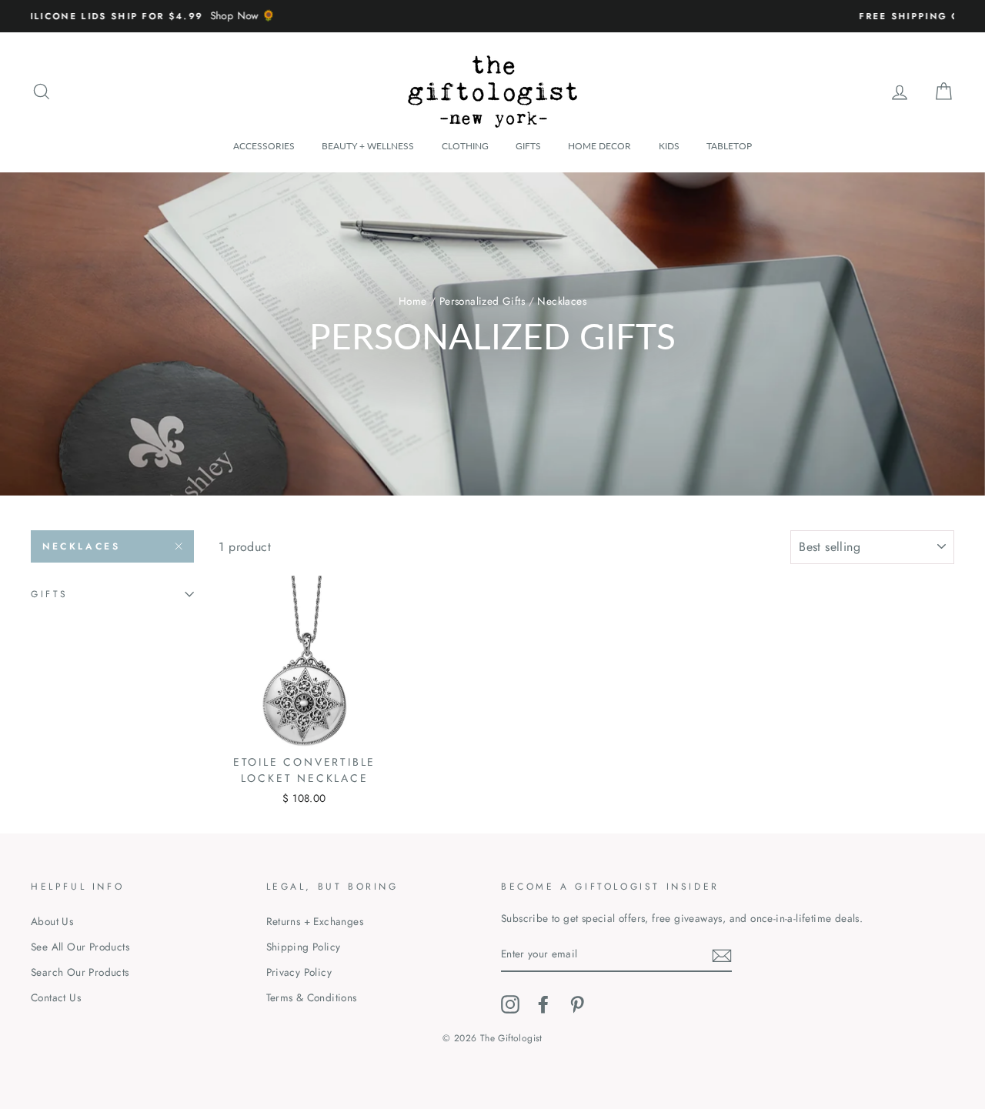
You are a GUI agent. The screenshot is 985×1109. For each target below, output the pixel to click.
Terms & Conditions (311, 997)
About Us (52, 921)
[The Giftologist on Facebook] (543, 1004)
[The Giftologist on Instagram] (510, 1004)
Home (413, 301)
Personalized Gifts (482, 301)
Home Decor (599, 146)
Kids (669, 146)
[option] (492, 16)
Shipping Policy (303, 946)
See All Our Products (80, 946)
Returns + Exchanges (315, 921)
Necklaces (81, 546)
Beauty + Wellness (368, 146)
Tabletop (729, 146)
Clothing (465, 146)
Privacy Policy (299, 972)
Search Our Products (80, 972)
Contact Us (56, 997)
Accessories (264, 146)
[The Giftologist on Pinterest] (577, 1004)
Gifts (528, 146)
